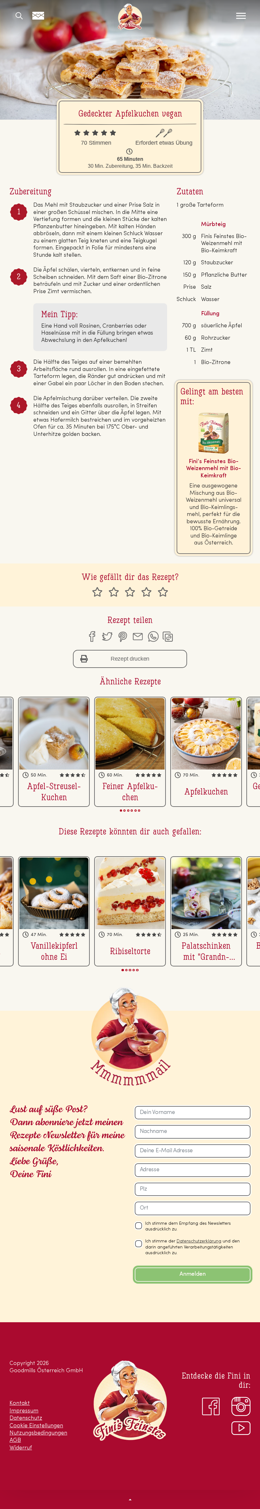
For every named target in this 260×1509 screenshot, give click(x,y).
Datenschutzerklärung (199, 1241)
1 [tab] (121, 810)
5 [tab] (135, 810)
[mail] (137, 636)
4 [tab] (132, 810)
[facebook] (91, 636)
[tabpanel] (130, 752)
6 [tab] (139, 810)
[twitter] (107, 636)
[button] (130, 1499)
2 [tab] (124, 810)
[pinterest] (122, 636)
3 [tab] (128, 810)
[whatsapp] (153, 636)
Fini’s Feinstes (130, 16)
